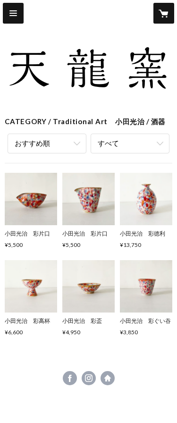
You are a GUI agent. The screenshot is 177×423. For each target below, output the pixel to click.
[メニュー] (13, 13)
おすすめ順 (32, 143)
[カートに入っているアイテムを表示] (163, 13)
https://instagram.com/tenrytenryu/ (89, 378)
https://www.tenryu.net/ (108, 378)
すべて (108, 143)
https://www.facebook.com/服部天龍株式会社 (70, 378)
